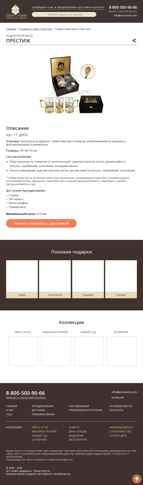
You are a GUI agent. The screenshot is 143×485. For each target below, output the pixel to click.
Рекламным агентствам (85, 410)
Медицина (76, 435)
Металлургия (78, 439)
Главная (11, 29)
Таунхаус (121, 295)
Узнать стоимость (41, 223)
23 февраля (39, 439)
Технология (55, 295)
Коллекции (38, 7)
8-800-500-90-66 (123, 7)
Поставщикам (79, 406)
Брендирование (66, 7)
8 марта (74, 427)
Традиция (88, 295)
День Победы (78, 431)
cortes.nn (118, 397)
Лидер (22, 295)
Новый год (39, 435)
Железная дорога (121, 427)
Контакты (98, 7)
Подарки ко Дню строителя (35, 29)
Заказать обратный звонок (26, 397)
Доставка (84, 7)
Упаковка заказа (43, 414)
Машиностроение (44, 431)
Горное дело (118, 435)
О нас (50, 7)
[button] (2, 350)
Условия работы (121, 406)
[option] (71, 85)
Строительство (120, 431)
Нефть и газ (40, 427)
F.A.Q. (9, 414)
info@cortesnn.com (125, 15)
